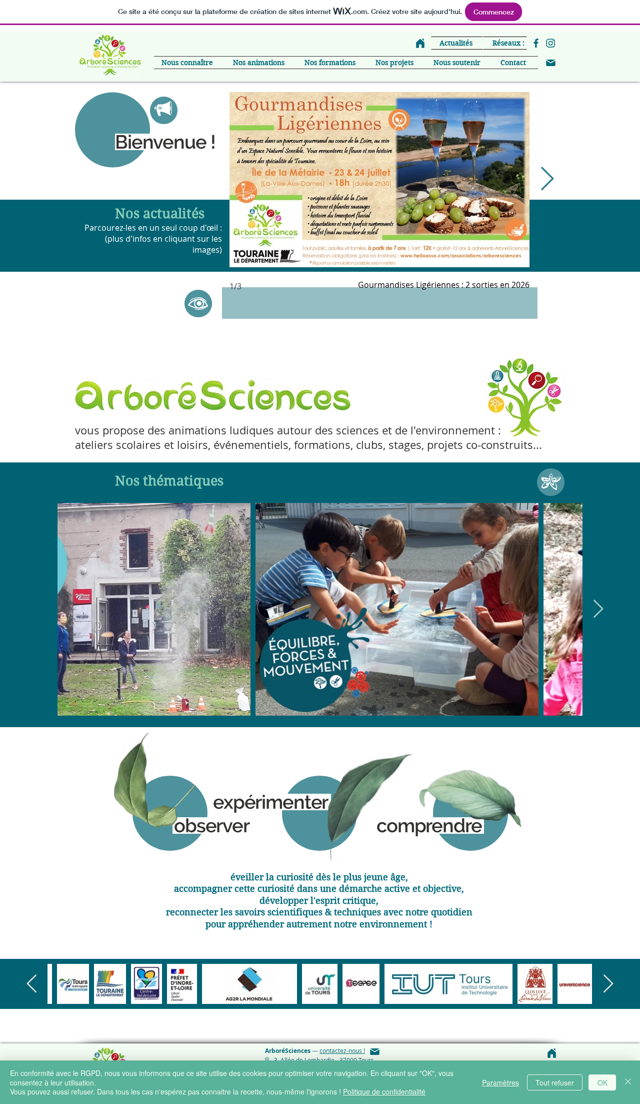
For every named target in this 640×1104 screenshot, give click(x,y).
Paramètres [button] (500, 1082)
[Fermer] (628, 1082)
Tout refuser (555, 1082)
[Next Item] (547, 180)
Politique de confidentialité (384, 1091)
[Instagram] (550, 43)
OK (603, 1082)
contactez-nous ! (342, 1050)
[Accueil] (551, 1052)
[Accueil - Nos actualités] (420, 43)
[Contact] (550, 62)
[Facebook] (536, 43)
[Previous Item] (32, 984)
